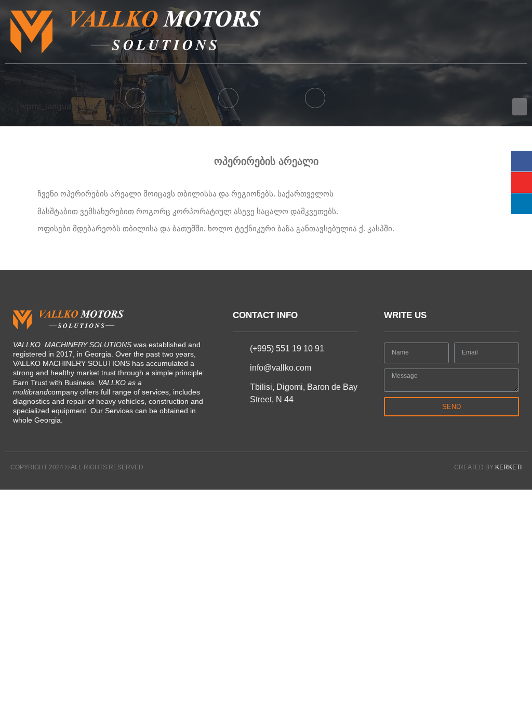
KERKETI (508, 467)
